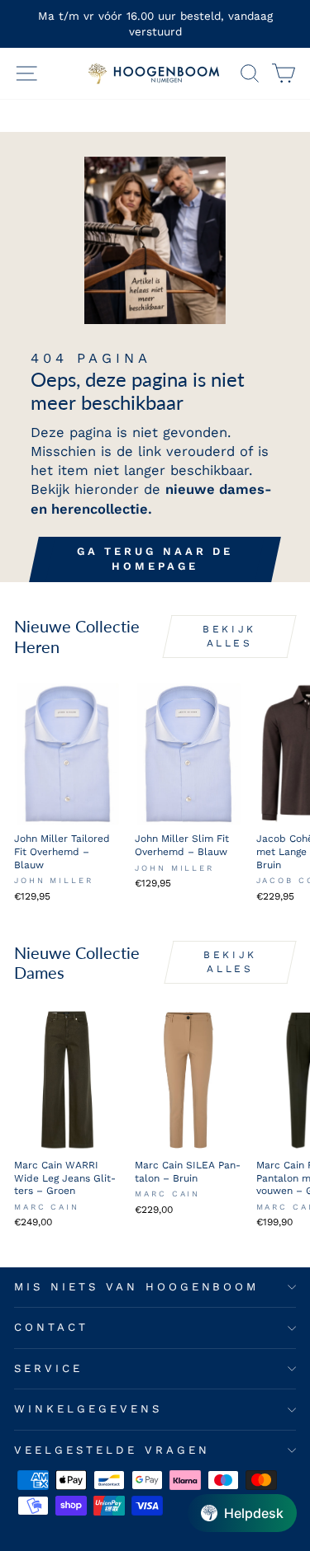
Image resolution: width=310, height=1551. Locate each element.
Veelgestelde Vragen (112, 1450)
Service (48, 1368)
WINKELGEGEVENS (88, 1409)
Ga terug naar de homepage (155, 558)
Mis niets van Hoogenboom (136, 1287)
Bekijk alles (229, 636)
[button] (242, 1513)
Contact (51, 1327)
